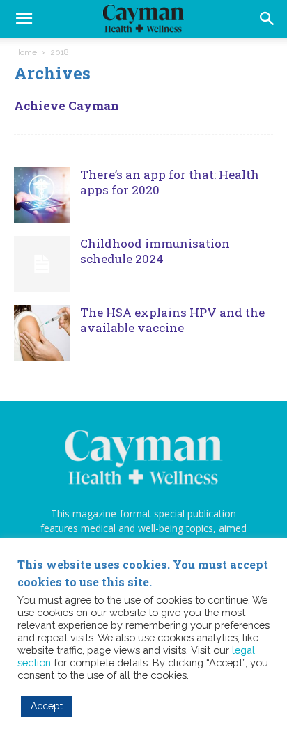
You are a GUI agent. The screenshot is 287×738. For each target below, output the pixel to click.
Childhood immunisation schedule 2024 (155, 251)
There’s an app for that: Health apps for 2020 (169, 182)
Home (25, 52)
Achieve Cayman (66, 105)
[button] (267, 19)
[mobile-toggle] (23, 19)
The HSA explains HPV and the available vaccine (172, 320)
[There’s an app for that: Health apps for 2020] (42, 195)
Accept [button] (47, 706)
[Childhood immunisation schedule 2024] (42, 264)
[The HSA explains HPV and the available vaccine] (42, 333)
